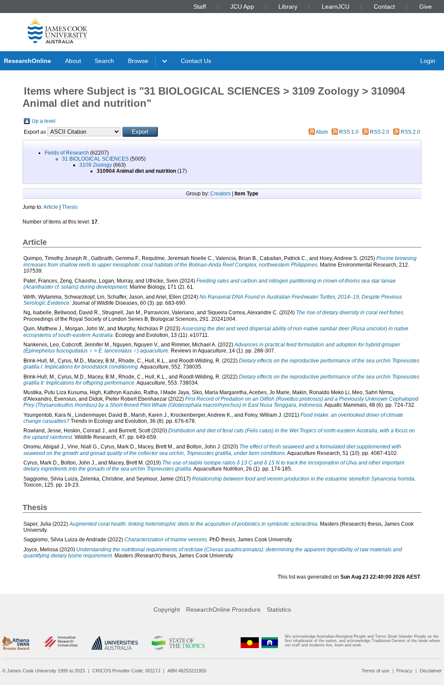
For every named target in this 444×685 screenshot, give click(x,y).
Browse (138, 60)
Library (287, 6)
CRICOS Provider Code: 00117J (126, 670)
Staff (199, 6)
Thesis (70, 207)
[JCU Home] (58, 29)
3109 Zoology (95, 165)
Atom (322, 132)
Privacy (404, 670)
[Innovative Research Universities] (60, 643)
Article (50, 207)
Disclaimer (431, 670)
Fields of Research (67, 153)
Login (427, 60)
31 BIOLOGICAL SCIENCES (95, 159)
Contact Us (196, 60)
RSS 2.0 (379, 132)
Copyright (166, 609)
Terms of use (375, 670)
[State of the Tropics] (178, 643)
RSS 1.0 (349, 132)
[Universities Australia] (114, 643)
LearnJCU (335, 6)
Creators (220, 194)
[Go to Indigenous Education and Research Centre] (249, 642)
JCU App (242, 6)
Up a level (44, 121)
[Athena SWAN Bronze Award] (15, 643)
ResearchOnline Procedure (223, 609)
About (73, 60)
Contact (384, 6)
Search (104, 60)
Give (425, 6)
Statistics (279, 609)
